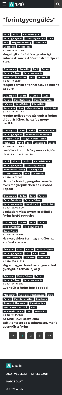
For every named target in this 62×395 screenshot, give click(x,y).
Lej (35, 253)
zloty (52, 143)
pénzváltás (38, 104)
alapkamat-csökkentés (31, 295)
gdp (50, 38)
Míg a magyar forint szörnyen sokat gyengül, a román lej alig (29, 267)
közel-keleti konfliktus (38, 134)
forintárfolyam (31, 34)
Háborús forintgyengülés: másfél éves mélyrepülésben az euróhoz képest (27, 185)
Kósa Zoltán (22, 104)
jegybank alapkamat (15, 303)
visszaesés (24, 47)
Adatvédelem (16, 373)
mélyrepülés (35, 169)
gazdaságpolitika (35, 38)
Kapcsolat (14, 381)
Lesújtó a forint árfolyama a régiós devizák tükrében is (29, 152)
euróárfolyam (24, 276)
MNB (20, 143)
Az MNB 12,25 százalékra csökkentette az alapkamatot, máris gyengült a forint (30, 322)
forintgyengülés (13, 38)
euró (6, 34)
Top (32, 77)
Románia (29, 257)
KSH (6, 43)
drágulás (24, 69)
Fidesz (16, 161)
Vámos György (34, 108)
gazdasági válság (35, 165)
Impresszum (39, 373)
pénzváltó (9, 108)
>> (49, 335)
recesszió (40, 43)
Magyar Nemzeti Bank (34, 139)
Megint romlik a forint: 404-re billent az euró (31, 86)
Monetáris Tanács (13, 311)
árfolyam (9, 249)
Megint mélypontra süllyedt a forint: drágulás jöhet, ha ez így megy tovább (30, 119)
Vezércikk (9, 47)
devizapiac (10, 69)
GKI (27, 253)
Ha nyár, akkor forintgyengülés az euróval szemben (28, 240)
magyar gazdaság (21, 43)
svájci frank (32, 204)
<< (12, 335)
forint (16, 34)
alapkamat (9, 295)
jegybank (41, 299)
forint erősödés (12, 200)
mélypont (9, 143)
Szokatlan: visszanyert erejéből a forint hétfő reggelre (27, 213)
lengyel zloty (11, 139)
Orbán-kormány (12, 174)
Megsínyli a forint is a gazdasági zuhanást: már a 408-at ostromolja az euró (31, 58)
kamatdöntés (37, 303)
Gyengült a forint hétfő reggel (25, 288)
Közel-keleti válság (14, 169)
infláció (8, 104)
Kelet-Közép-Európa (15, 77)
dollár (23, 96)
